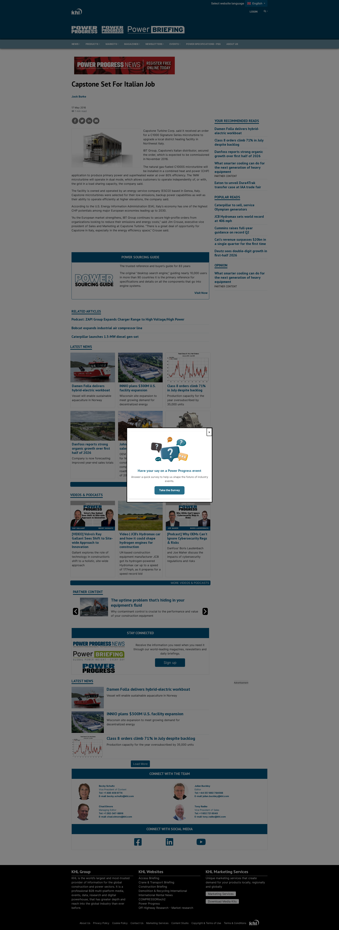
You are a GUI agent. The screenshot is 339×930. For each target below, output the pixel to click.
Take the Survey (169, 490)
